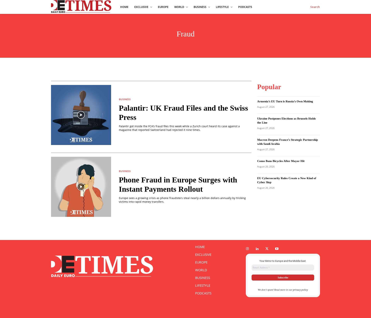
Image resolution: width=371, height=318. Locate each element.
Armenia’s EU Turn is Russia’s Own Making (285, 101)
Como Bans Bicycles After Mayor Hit (281, 161)
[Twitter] (267, 249)
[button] (315, 7)
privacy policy (300, 289)
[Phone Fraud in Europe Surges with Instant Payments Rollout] (81, 187)
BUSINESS (125, 99)
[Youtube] (277, 249)
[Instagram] (247, 249)
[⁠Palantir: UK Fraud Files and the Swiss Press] (81, 115)
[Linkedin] (257, 249)
